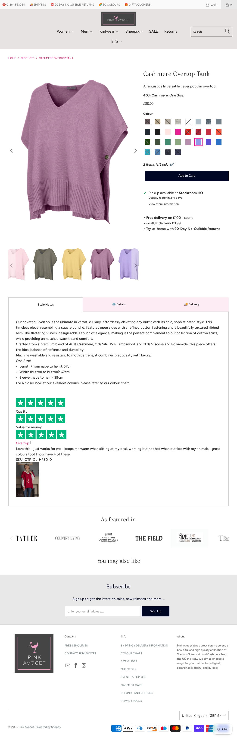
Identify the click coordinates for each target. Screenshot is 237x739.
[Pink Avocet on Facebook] (75, 666)
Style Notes (46, 304)
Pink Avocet (26, 727)
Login (213, 4)
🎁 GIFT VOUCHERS (137, 4)
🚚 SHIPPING (37, 4)
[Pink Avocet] (118, 19)
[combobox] (211, 32)
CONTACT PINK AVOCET (80, 653)
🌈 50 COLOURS (109, 4)
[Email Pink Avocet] (68, 666)
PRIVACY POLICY (131, 700)
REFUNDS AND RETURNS (137, 693)
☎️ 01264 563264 (13, 4)
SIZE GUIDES (129, 661)
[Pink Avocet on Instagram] (84, 666)
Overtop (22, 443)
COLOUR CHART (131, 653)
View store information (164, 204)
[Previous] (12, 151)
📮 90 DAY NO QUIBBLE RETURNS (72, 4)
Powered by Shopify (48, 727)
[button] (65, 32)
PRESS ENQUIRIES (76, 645)
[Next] (135, 151)
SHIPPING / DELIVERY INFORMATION (144, 645)
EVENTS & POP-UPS (133, 677)
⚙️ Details (119, 304)
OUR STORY (128, 669)
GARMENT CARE (131, 685)
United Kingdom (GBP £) (201, 716)
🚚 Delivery (192, 304)
